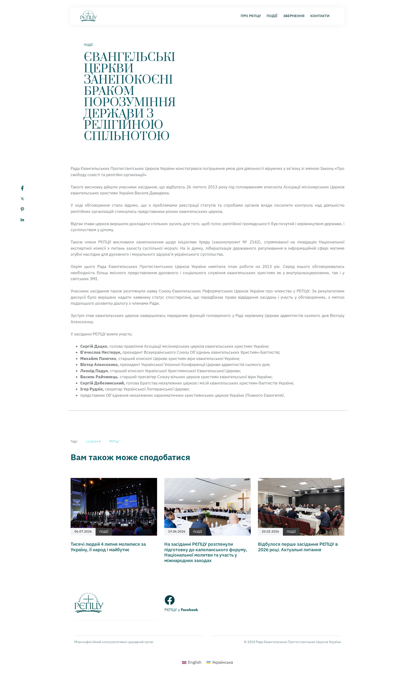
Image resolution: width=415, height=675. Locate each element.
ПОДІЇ (272, 15)
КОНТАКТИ (320, 15)
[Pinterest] (27, 209)
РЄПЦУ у (181, 609)
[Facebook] (27, 188)
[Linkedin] (27, 219)
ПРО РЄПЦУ (251, 15)
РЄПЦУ (114, 441)
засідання (93, 441)
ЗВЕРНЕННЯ (294, 15)
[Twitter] (27, 198)
